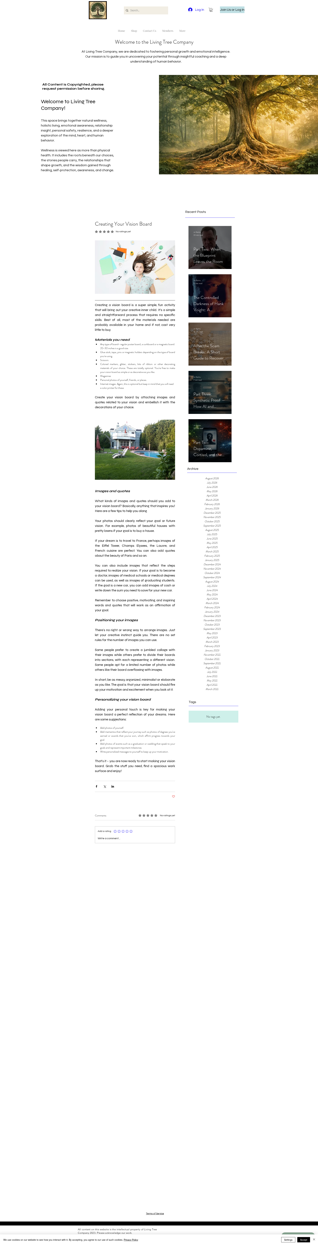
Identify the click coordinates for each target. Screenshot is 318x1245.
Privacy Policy (131, 1239)
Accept (303, 1239)
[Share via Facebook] (96, 786)
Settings (288, 1239)
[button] (211, 10)
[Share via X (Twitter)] (104, 786)
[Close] (314, 1239)
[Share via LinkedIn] (112, 786)
